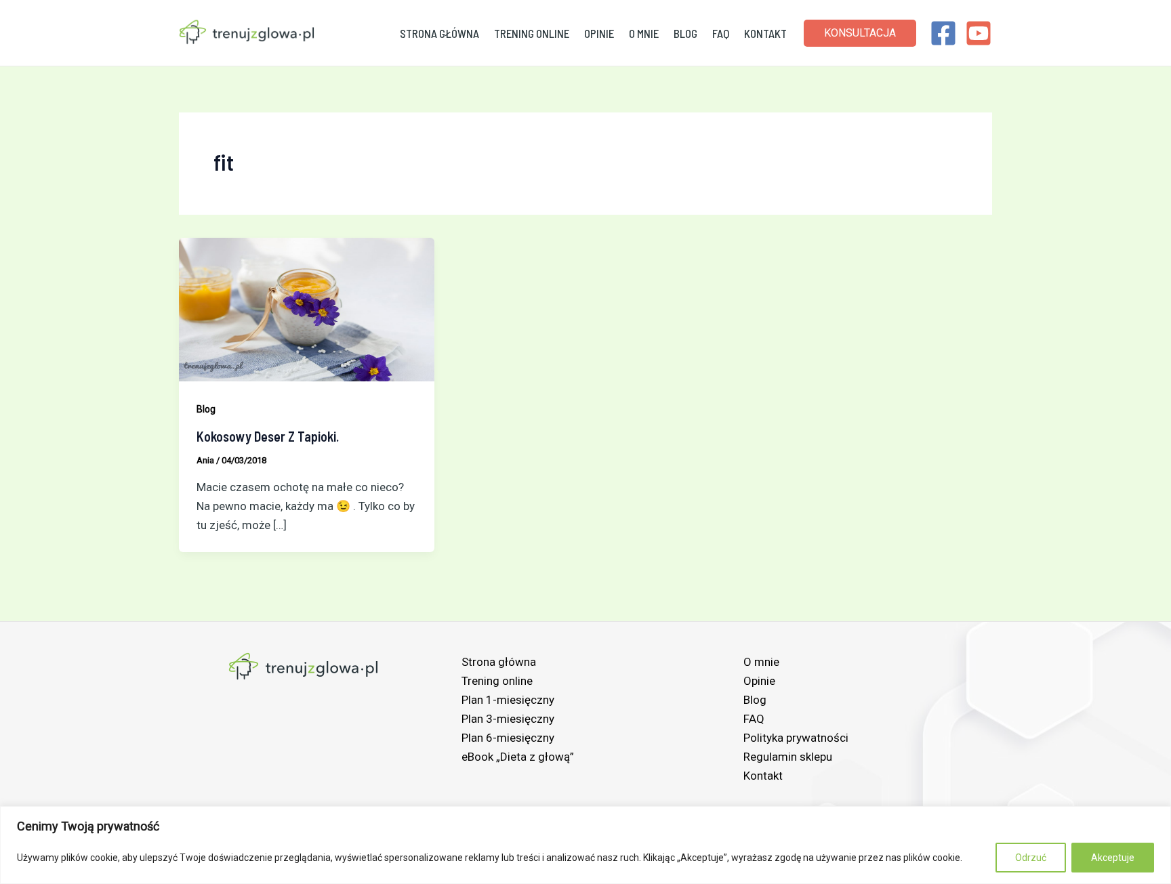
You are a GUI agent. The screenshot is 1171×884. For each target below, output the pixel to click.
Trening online (531, 33)
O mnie (644, 33)
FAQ (720, 33)
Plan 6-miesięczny (507, 737)
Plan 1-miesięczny (507, 700)
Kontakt (765, 33)
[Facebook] (943, 33)
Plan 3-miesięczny (507, 718)
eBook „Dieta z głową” (517, 756)
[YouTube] (978, 33)
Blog (685, 33)
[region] (585, 845)
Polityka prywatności (795, 737)
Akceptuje (1112, 857)
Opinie (599, 33)
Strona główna (439, 33)
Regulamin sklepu (787, 756)
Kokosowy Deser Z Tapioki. (268, 436)
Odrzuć (1030, 857)
